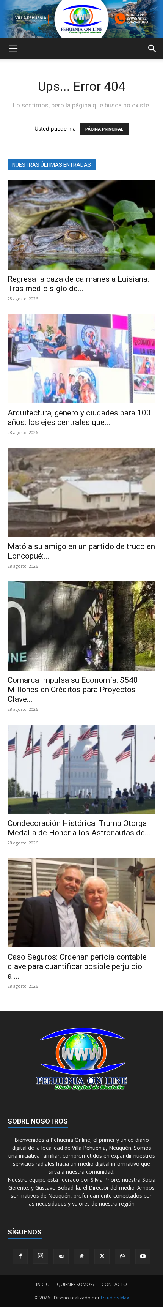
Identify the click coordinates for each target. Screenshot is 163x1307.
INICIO (43, 1284)
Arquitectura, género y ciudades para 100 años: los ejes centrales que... (79, 417)
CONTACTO (114, 1284)
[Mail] (61, 1256)
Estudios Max (115, 1297)
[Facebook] (20, 1256)
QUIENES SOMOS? (75, 1284)
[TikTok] (81, 1256)
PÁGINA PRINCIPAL (104, 129)
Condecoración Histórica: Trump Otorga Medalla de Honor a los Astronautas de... (79, 828)
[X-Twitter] (102, 1256)
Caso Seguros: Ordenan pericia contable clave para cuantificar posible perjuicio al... (77, 966)
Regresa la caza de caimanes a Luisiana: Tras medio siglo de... (78, 284)
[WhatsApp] (122, 1256)
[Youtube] (142, 1256)
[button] (13, 48)
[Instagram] (40, 1256)
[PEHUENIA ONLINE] (81, 19)
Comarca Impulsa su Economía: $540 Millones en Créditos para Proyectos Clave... (73, 690)
